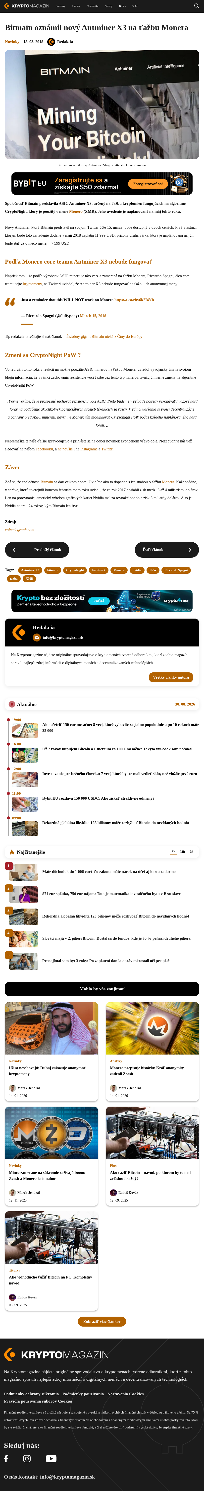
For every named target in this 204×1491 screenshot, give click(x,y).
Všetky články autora (171, 677)
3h (173, 852)
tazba (14, 578)
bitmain (52, 570)
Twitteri (107, 449)
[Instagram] (27, 1459)
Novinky (12, 42)
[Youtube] (51, 1459)
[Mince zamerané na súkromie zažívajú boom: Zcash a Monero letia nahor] (51, 1133)
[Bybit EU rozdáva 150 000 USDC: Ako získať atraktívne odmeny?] (25, 805)
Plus (113, 1166)
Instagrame (89, 449)
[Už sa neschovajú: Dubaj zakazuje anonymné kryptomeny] (51, 1028)
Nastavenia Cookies (125, 1394)
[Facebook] (6, 1459)
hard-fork (98, 570)
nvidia (137, 570)
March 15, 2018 (93, 316)
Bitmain (47, 482)
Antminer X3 (30, 570)
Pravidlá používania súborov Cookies (38, 1401)
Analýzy (116, 1061)
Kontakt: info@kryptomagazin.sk (56, 1477)
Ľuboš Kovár (128, 1193)
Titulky (14, 1270)
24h (182, 852)
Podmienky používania (83, 1394)
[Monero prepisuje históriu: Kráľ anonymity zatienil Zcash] (152, 1028)
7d (191, 852)
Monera (168, 482)
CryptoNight (75, 570)
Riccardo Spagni (176, 570)
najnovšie (65, 449)
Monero (76, 211)
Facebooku (44, 449)
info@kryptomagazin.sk (63, 637)
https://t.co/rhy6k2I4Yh (134, 300)
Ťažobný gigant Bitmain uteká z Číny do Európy (104, 336)
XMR (29, 578)
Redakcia (65, 42)
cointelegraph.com (19, 530)
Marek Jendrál (28, 1088)
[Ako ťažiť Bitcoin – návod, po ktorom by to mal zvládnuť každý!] (152, 1133)
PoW (153, 570)
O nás (10, 1477)
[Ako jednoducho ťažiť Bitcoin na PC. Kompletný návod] (51, 1238)
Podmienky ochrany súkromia (31, 1394)
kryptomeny (32, 284)
